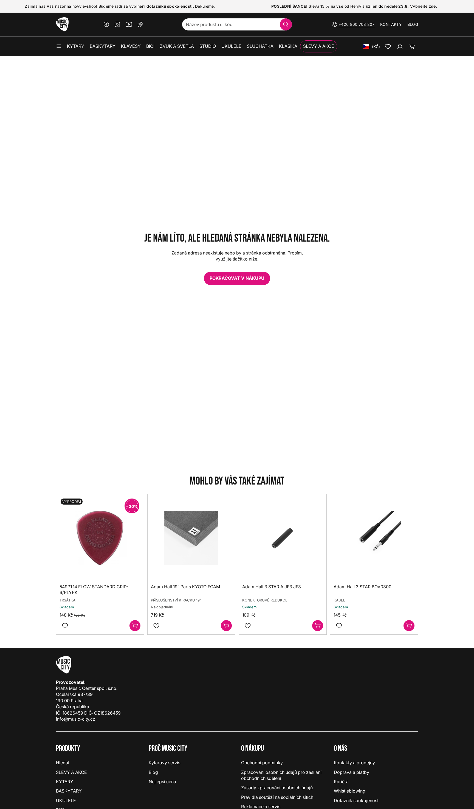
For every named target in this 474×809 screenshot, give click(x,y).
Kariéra (341, 781)
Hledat (62, 762)
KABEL (339, 600)
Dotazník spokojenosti (357, 800)
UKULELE (66, 800)
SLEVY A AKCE (71, 772)
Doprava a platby (351, 772)
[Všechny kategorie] (58, 46)
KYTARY (64, 781)
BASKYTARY (69, 791)
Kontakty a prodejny (354, 762)
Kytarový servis (164, 762)
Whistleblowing (349, 791)
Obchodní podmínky (262, 762)
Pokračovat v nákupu (237, 278)
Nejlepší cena (162, 781)
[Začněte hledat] (286, 24)
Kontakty (391, 24)
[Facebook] (106, 24)
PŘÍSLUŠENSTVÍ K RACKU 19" (176, 600)
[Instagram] (117, 24)
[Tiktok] (140, 24)
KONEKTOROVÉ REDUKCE (264, 600)
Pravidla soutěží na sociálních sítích (277, 797)
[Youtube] (129, 24)
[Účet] (400, 46)
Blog (412, 24)
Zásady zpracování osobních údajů (277, 787)
